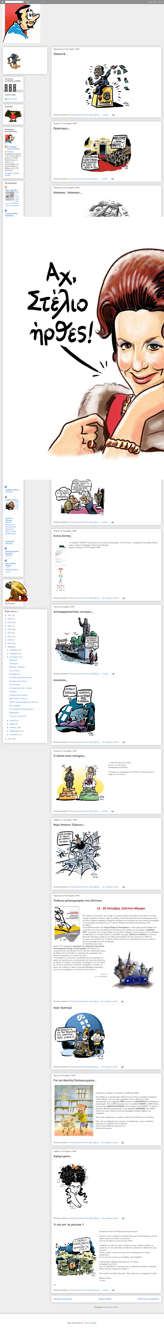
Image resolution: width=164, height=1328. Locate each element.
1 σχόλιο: (106, 115)
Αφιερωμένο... (62, 1156)
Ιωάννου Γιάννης (9, 519)
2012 (10, 633)
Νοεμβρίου (14, 653)
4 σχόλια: (105, 674)
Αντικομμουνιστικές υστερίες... (73, 611)
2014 (10, 626)
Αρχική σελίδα (105, 1299)
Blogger (93, 1323)
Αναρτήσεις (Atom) (111, 1307)
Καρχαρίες (9, 492)
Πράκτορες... (61, 128)
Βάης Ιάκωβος (11, 190)
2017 (10, 615)
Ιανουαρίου (14, 734)
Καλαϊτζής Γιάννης (9, 542)
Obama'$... (60, 54)
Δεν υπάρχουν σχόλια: (111, 598)
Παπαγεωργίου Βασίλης (12, 552)
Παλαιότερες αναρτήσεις (148, 1299)
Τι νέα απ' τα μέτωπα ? (68, 1224)
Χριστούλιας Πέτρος (10, 564)
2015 (10, 622)
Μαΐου (12, 724)
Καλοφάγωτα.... (15, 674)
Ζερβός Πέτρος (11, 500)
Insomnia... (60, 680)
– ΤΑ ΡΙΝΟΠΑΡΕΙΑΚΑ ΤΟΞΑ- (11, 570)
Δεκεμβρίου (14, 650)
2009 (10, 643)
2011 (10, 636)
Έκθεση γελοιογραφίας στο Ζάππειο (77, 900)
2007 (10, 739)
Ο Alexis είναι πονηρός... (69, 755)
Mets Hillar (98, 976)
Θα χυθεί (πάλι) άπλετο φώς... (21, 677)
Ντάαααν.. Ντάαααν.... (68, 192)
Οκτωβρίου (14, 657)
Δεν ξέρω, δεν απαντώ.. (18, 681)
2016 (10, 619)
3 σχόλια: (105, 522)
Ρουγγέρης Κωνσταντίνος (13, 148)
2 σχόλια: (105, 179)
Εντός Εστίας (62, 535)
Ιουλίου (13, 720)
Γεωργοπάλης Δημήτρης (11, 214)
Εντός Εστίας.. (15, 671)
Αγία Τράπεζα (62, 1007)
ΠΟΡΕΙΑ (8, 555)
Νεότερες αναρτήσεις (62, 1299)
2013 (10, 629)
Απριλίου (13, 727)
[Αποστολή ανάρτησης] (113, 115)
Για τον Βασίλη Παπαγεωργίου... (75, 1080)
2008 (10, 647)
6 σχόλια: (105, 811)
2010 (10, 640)
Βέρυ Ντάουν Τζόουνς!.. (69, 824)
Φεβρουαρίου (15, 731)
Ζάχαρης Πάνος (12, 490)
